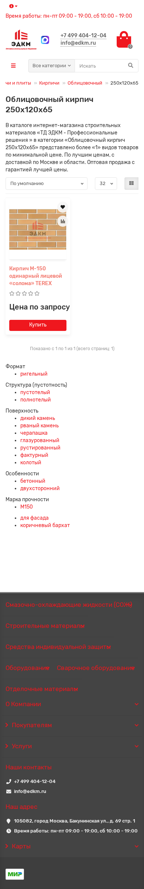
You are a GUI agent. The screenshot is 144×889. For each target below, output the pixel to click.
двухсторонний (40, 488)
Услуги (22, 746)
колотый (30, 462)
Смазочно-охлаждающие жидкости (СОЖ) (69, 604)
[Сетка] (131, 183)
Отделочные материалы (42, 689)
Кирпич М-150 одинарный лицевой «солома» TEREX (35, 276)
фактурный (34, 455)
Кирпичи (49, 83)
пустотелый (35, 392)
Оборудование (27, 667)
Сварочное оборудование (96, 667)
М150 (26, 507)
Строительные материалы (45, 625)
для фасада (34, 518)
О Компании (23, 704)
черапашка (34, 433)
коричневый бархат (45, 525)
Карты (21, 846)
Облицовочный (85, 83)
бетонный (32, 481)
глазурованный (39, 440)
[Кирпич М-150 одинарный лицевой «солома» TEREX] (37, 230)
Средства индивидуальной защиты (58, 646)
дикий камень (37, 418)
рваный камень (39, 426)
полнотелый (35, 400)
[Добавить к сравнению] (62, 221)
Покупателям (32, 725)
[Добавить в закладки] (62, 207)
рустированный (40, 448)
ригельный (34, 374)
